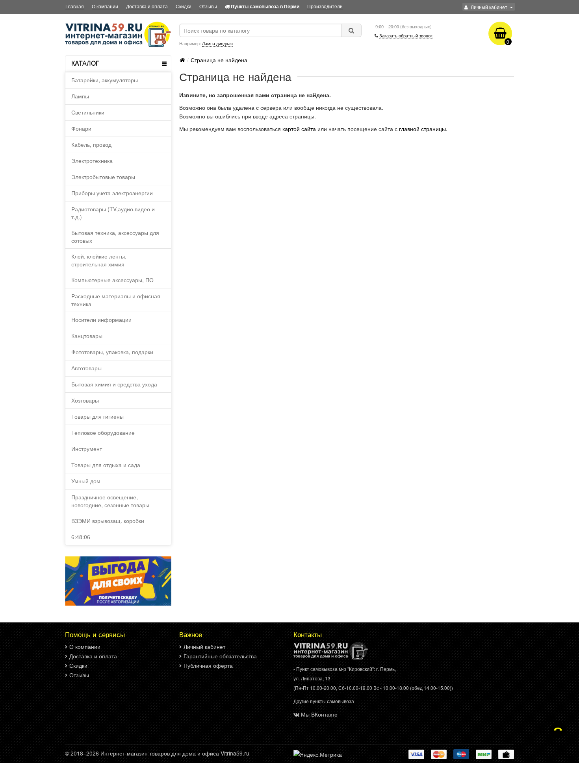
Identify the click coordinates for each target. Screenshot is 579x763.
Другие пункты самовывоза (323, 701)
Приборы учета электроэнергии (112, 193)
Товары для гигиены (97, 416)
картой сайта (299, 129)
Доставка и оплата (147, 6)
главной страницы (422, 129)
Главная (74, 6)
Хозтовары (85, 400)
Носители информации (101, 319)
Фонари (81, 128)
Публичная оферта (208, 665)
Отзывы (208, 6)
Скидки (183, 6)
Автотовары (86, 368)
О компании (105, 6)
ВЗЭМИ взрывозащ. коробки (107, 521)
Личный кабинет (204, 646)
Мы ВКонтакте (319, 714)
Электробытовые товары (103, 177)
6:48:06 (80, 537)
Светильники (87, 112)
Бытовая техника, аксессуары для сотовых (115, 236)
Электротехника (92, 160)
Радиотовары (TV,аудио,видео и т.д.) (113, 213)
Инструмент (86, 449)
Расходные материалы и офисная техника (115, 300)
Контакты (307, 634)
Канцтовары (86, 336)
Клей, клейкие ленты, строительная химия (98, 260)
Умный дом (85, 481)
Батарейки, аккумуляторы (104, 80)
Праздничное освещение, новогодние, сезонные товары (110, 501)
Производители (325, 6)
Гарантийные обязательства (220, 656)
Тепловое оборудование (103, 432)
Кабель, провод (91, 144)
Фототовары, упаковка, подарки (112, 352)
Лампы (80, 96)
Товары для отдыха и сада (105, 465)
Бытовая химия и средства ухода (114, 384)
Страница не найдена (219, 60)
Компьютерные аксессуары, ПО (112, 280)
